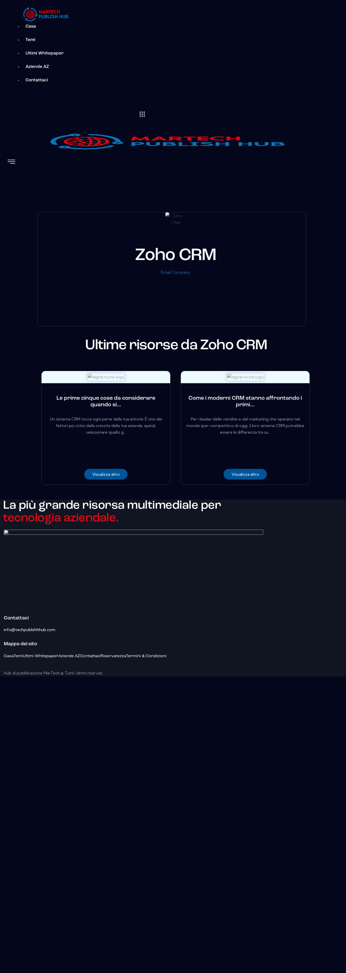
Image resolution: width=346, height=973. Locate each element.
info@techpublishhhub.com (29, 629)
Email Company (175, 272)
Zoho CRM (175, 256)
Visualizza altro (106, 474)
